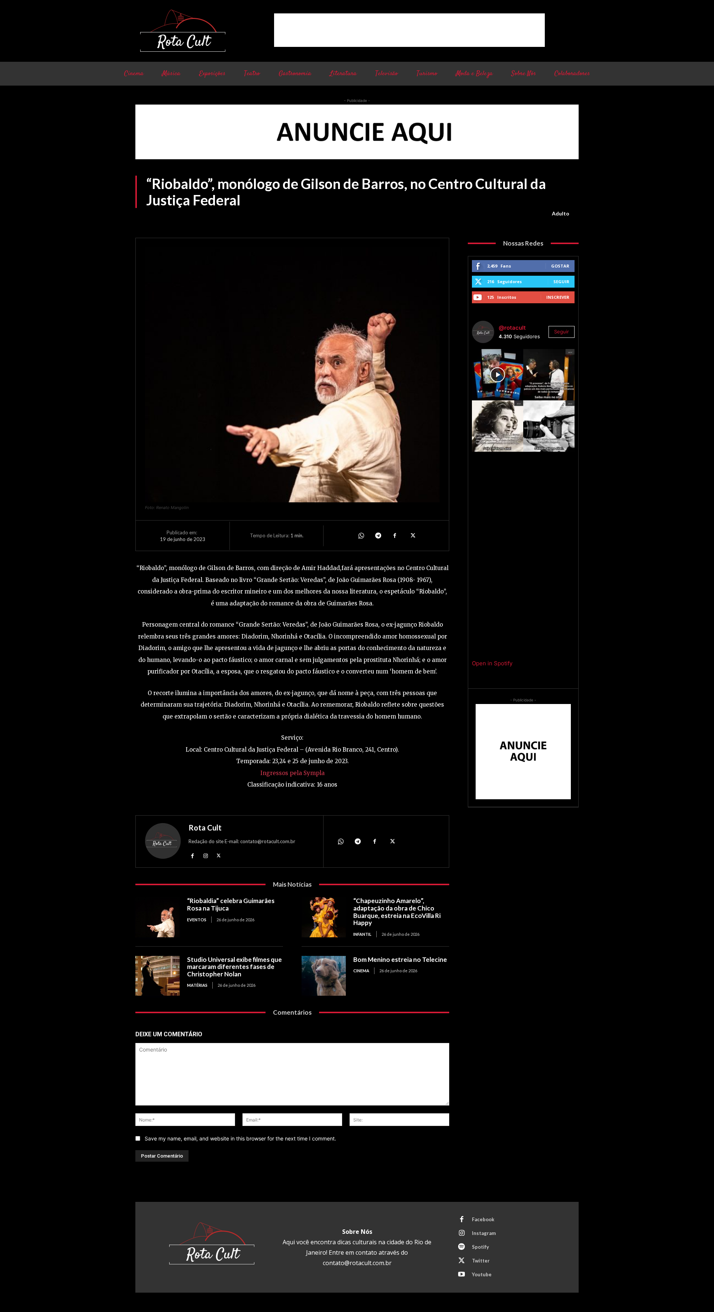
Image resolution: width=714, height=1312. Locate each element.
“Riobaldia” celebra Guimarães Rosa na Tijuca (230, 904)
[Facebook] (394, 535)
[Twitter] (412, 535)
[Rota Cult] (163, 842)
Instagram (484, 1233)
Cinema (361, 970)
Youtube (482, 1274)
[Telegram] (377, 535)
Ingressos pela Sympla (292, 773)
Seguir (561, 281)
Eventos (196, 919)
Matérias (197, 985)
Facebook (483, 1219)
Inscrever (557, 297)
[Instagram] (205, 855)
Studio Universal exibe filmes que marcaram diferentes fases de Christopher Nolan (234, 967)
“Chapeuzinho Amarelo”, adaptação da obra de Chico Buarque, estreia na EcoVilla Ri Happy (397, 912)
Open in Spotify (492, 663)
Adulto (560, 213)
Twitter (481, 1261)
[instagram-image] (497, 374)
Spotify (480, 1247)
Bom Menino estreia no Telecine (400, 959)
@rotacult (512, 327)
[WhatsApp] (360, 535)
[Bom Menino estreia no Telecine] (324, 976)
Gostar (560, 266)
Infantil (362, 934)
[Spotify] (461, 1247)
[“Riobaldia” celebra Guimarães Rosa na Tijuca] (157, 917)
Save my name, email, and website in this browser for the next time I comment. (240, 1138)
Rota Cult (205, 827)
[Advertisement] (409, 30)
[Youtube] (461, 1274)
